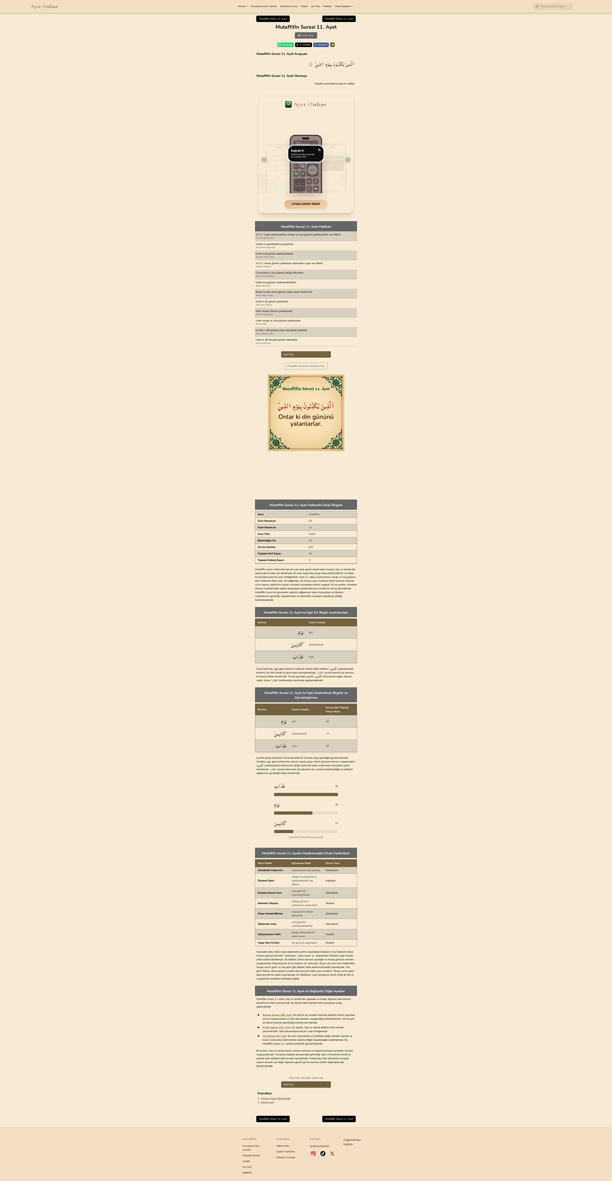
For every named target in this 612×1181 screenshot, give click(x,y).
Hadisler (327, 6)
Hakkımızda (282, 1146)
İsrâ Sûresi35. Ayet (275, 1036)
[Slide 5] (305, 195)
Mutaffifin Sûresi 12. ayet (339, 19)
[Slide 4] (303, 195)
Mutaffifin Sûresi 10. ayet (273, 19)
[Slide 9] (311, 195)
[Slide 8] (310, 195)
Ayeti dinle (307, 35)
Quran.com (267, 1102)
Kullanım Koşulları (285, 1157)
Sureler (243, 6)
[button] (313, 1153)
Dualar (304, 6)
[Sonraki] (348, 160)
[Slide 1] (299, 195)
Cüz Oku (315, 6)
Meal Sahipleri (344, 6)
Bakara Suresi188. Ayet (277, 1015)
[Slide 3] (302, 195)
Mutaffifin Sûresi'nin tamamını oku (306, 366)
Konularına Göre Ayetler (264, 6)
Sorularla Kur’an (289, 6)
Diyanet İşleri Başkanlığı (275, 1098)
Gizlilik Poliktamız (285, 1151)
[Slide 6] (307, 195)
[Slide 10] (313, 195)
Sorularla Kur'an (251, 1155)
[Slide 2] (300, 195)
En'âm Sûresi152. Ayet (277, 1027)
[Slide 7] (308, 195)
